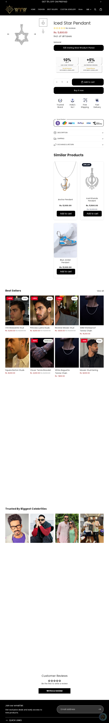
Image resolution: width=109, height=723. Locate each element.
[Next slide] (35, 34)
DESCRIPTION (62, 132)
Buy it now (78, 90)
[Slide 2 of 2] (43, 31)
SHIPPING (60, 138)
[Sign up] (99, 709)
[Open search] (95, 9)
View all (100, 291)
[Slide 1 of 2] (43, 22)
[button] (60, 28)
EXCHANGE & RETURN (65, 144)
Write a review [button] (55, 690)
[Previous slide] (7, 34)
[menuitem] (80, 9)
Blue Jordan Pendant (65, 261)
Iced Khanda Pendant (92, 199)
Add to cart (66, 213)
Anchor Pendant (65, 199)
